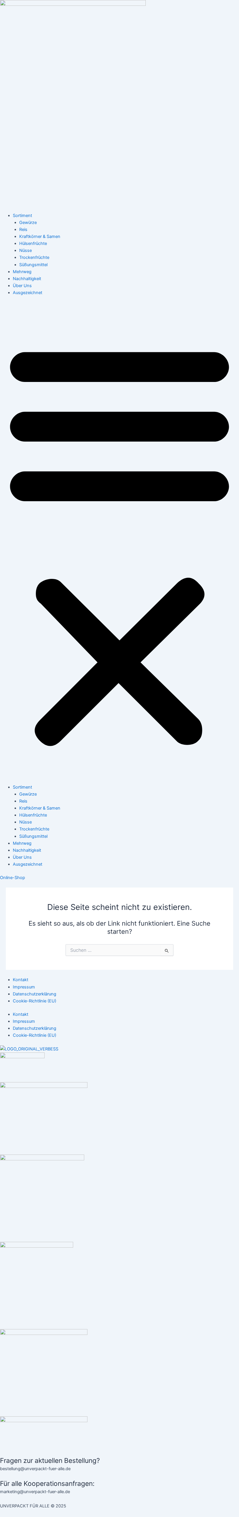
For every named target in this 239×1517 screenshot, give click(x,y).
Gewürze (28, 222)
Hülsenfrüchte (33, 243)
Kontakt (20, 979)
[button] (119, 543)
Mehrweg (22, 271)
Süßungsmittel (33, 264)
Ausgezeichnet (27, 292)
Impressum (24, 987)
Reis (23, 229)
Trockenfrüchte (34, 257)
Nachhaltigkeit (27, 278)
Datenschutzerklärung (34, 994)
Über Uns (22, 285)
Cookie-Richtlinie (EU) (34, 1001)
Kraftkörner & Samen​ (39, 236)
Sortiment (22, 215)
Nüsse (25, 250)
